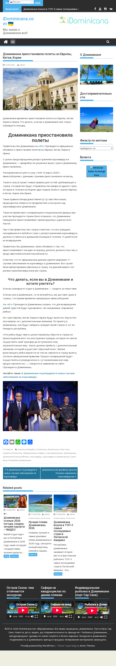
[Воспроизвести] (10, 616)
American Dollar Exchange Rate (96, 171)
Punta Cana (64, 449)
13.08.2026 (61, 514)
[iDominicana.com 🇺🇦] (6, 41)
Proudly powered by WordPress (38, 645)
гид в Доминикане (54, 453)
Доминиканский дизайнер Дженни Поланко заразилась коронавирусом (59, 473)
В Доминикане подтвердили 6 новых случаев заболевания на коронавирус (20, 473)
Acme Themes (87, 645)
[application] (23, 610)
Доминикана (70, 453)
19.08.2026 (11, 510)
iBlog (6, 556)
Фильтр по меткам (93, 140)
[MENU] (13, 42)
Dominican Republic (26, 449)
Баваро (41, 453)
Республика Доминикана (19, 460)
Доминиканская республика (16, 456)
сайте (41, 146)
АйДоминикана (30, 453)
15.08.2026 (36, 514)
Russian (16, 2)
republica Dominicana (12, 453)
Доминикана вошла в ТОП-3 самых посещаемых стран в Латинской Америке (66, 9)
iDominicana (53, 449)
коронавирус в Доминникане (56, 456)
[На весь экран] (36, 616)
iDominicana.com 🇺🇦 (18, 21)
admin (22, 65)
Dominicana (41, 449)
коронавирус (36, 456)
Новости (9, 449)
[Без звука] (32, 616)
